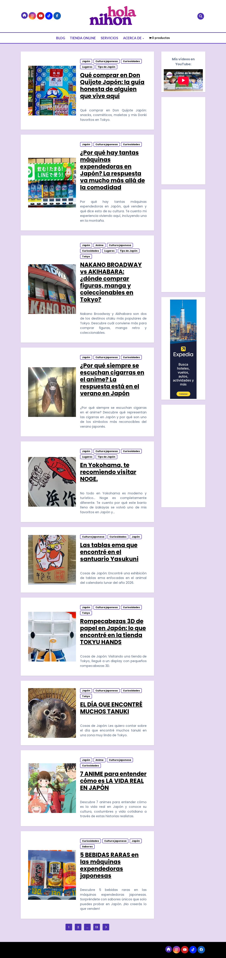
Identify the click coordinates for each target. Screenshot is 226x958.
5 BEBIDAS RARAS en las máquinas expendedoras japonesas (109, 865)
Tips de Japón (106, 67)
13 (96, 927)
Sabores (87, 846)
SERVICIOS (109, 38)
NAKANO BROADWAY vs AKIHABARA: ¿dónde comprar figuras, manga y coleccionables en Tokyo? (111, 282)
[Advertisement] (183, 241)
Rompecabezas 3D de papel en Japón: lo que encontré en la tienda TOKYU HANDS (113, 631)
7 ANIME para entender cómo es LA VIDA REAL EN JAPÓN (113, 781)
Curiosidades (131, 61)
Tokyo (86, 256)
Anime (99, 245)
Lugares (87, 67)
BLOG (60, 38)
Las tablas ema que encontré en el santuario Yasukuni (109, 552)
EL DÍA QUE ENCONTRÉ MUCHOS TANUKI (111, 707)
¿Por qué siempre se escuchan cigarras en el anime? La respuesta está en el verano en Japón (112, 379)
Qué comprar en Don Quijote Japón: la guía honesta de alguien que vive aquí (112, 85)
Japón (86, 61)
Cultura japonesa (106, 61)
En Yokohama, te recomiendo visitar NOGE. (108, 472)
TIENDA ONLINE (83, 38)
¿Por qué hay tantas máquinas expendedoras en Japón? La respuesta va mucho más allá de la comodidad (112, 170)
